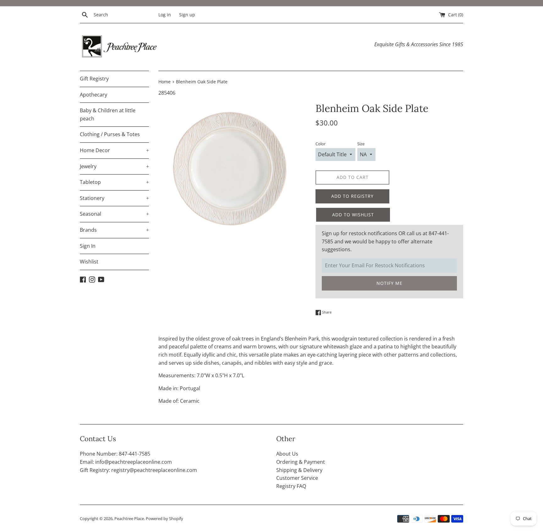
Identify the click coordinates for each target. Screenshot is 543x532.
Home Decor (114, 150)
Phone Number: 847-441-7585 (115, 453)
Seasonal (114, 213)
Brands (114, 229)
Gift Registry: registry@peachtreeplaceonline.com (138, 470)
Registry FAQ (291, 486)
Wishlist (89, 261)
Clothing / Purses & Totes (110, 134)
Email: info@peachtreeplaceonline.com (126, 461)
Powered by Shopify (164, 518)
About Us (287, 453)
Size (361, 144)
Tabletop (114, 182)
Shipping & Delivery (299, 470)
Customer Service (297, 477)
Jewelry (114, 166)
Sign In (88, 245)
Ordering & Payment (300, 461)
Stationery (114, 198)
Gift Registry (94, 78)
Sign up (187, 15)
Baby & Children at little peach (107, 114)
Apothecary (93, 94)
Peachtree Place (129, 518)
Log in (164, 15)
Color (320, 144)
